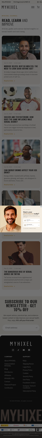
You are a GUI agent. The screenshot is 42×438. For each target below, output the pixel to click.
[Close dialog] (41, 206)
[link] (31, 220)
